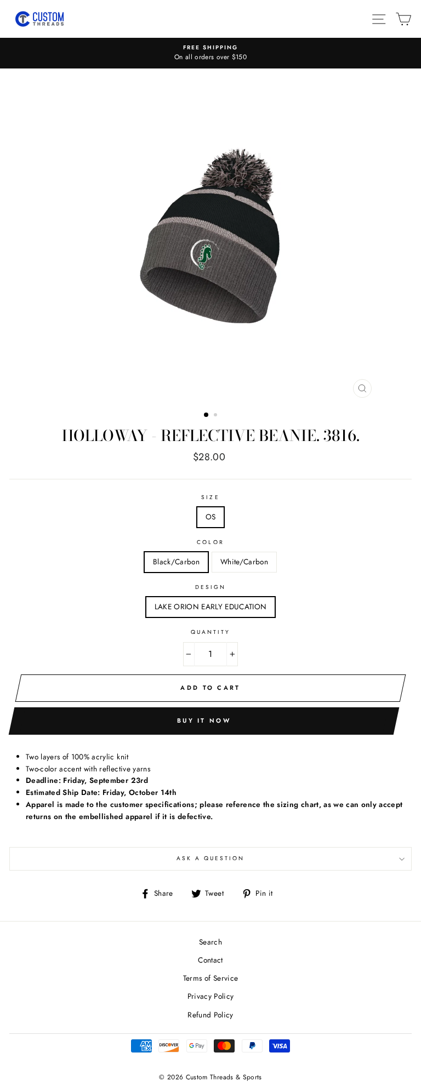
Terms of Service (210, 977)
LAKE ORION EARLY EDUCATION (211, 606)
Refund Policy (210, 1014)
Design (210, 587)
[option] (210, 53)
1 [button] (206, 415)
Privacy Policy (210, 996)
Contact (210, 959)
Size (210, 497)
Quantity (210, 632)
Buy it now (204, 720)
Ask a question (211, 858)
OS (211, 516)
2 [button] (216, 416)
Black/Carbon (176, 561)
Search (210, 941)
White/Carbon (244, 561)
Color (210, 542)
